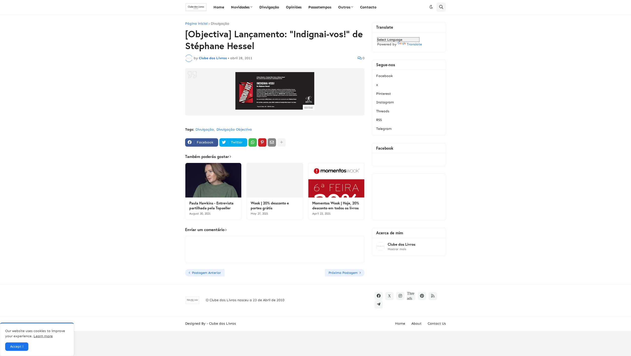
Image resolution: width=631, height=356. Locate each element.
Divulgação (220, 23)
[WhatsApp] (252, 142)
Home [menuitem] (218, 7)
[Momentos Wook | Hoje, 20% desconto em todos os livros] (336, 180)
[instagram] (400, 296)
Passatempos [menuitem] (319, 7)
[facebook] (378, 296)
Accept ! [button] (16, 346)
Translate (414, 44)
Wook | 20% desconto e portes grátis (270, 205)
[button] (431, 7)
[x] (389, 296)
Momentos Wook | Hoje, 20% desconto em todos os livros (335, 205)
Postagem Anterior (206, 273)
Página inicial (196, 23)
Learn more (43, 336)
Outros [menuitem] (344, 7)
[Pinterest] (262, 142)
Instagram (385, 102)
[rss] (433, 296)
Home (400, 323)
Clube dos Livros (401, 244)
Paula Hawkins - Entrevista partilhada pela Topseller (211, 205)
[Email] (272, 142)
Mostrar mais (397, 249)
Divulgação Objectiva (234, 129)
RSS (379, 120)
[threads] (411, 296)
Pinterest (383, 94)
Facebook (384, 76)
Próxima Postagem (343, 273)
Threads (382, 111)
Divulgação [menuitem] (269, 7)
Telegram (384, 129)
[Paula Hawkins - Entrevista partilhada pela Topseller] (213, 180)
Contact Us (437, 323)
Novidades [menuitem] (240, 7)
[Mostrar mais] (281, 142)
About (416, 323)
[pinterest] (422, 296)
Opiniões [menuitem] (293, 7)
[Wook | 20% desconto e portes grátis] (275, 180)
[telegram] (378, 304)
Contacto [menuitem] (368, 7)
